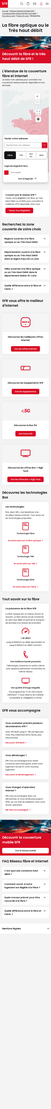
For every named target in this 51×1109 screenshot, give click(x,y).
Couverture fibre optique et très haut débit (19, 13)
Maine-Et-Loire (23, 16)
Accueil (5, 11)
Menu (47, 4)
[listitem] (25, 240)
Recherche (21, 4)
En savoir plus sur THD (24, 563)
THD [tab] (21, 155)
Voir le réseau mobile (25, 850)
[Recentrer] (38, 112)
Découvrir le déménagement (19, 774)
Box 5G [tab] (31, 155)
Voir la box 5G (26, 433)
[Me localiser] (38, 119)
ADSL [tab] (41, 155)
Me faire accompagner (16, 810)
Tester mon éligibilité (19, 210)
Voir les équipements (25, 391)
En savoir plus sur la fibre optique (24, 540)
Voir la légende (25, 178)
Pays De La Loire (8, 16)
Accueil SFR (4, 4)
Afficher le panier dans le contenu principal (28, 4)
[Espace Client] (41, 4)
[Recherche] (21, 4)
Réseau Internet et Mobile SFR (22, 11)
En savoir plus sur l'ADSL (24, 587)
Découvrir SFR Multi (15, 742)
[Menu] (47, 4)
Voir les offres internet (25, 348)
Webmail (34, 4)
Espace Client (41, 4)
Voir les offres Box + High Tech (25, 479)
